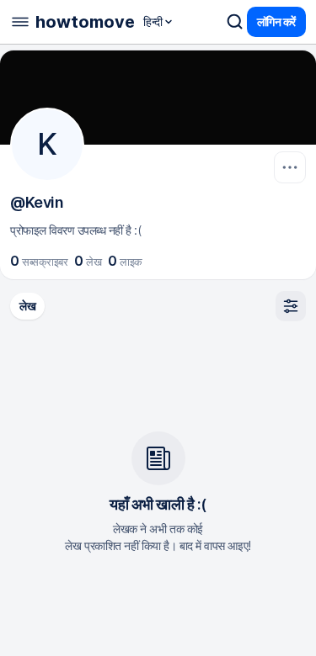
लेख (27, 306)
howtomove (85, 22)
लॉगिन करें (276, 21)
